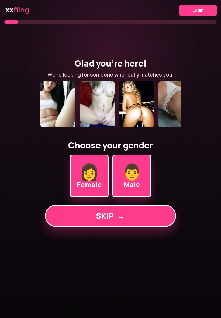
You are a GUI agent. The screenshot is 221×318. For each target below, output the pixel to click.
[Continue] (110, 104)
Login (198, 10)
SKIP (110, 215)
